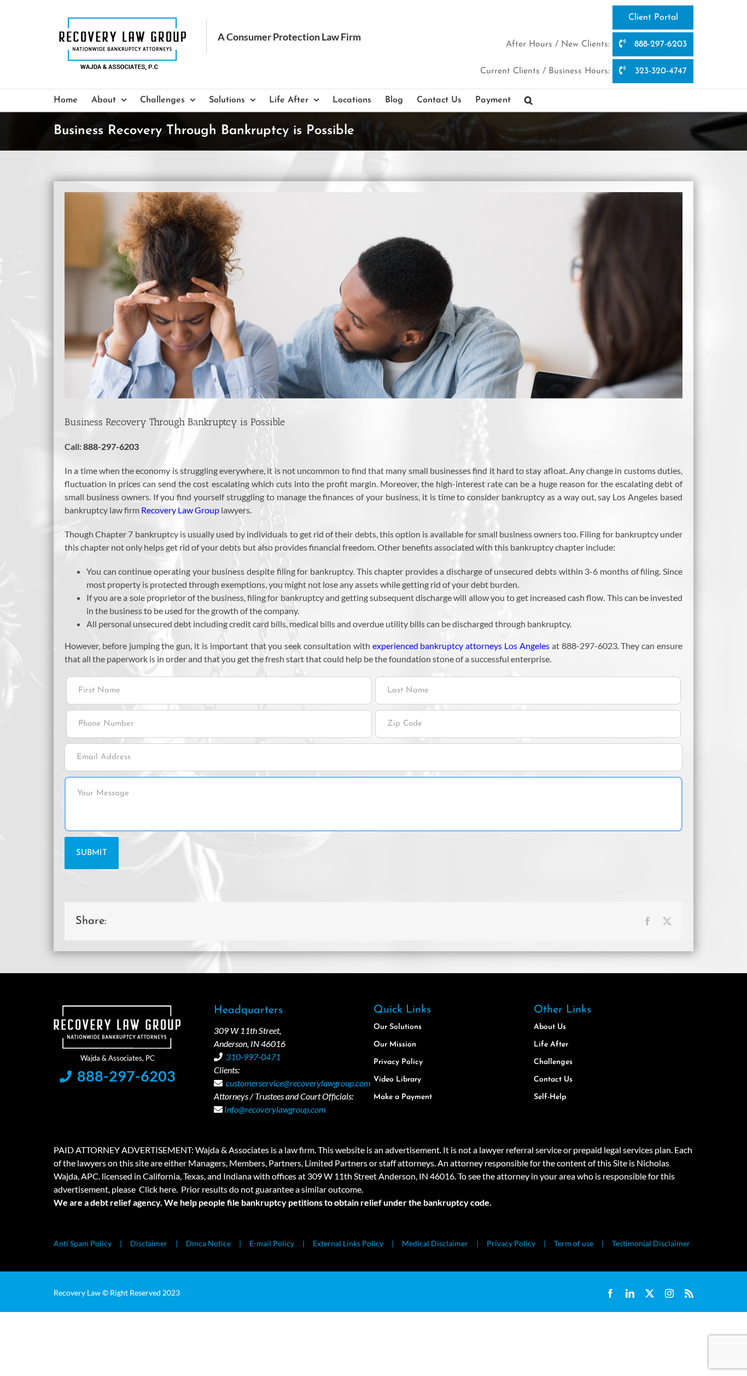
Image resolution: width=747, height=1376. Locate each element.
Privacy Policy (511, 1243)
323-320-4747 (659, 71)
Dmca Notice (208, 1243)
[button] (528, 100)
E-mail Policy (271, 1243)
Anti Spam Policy (83, 1243)
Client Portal (653, 17)
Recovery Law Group (180, 510)
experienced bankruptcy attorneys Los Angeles (461, 645)
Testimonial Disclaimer (651, 1243)
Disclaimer (148, 1243)
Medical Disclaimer (435, 1243)
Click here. (158, 1189)
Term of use (573, 1243)
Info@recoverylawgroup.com (275, 1109)
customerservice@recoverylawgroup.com (298, 1083)
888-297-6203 (659, 44)
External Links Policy (348, 1243)
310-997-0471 (253, 1056)
